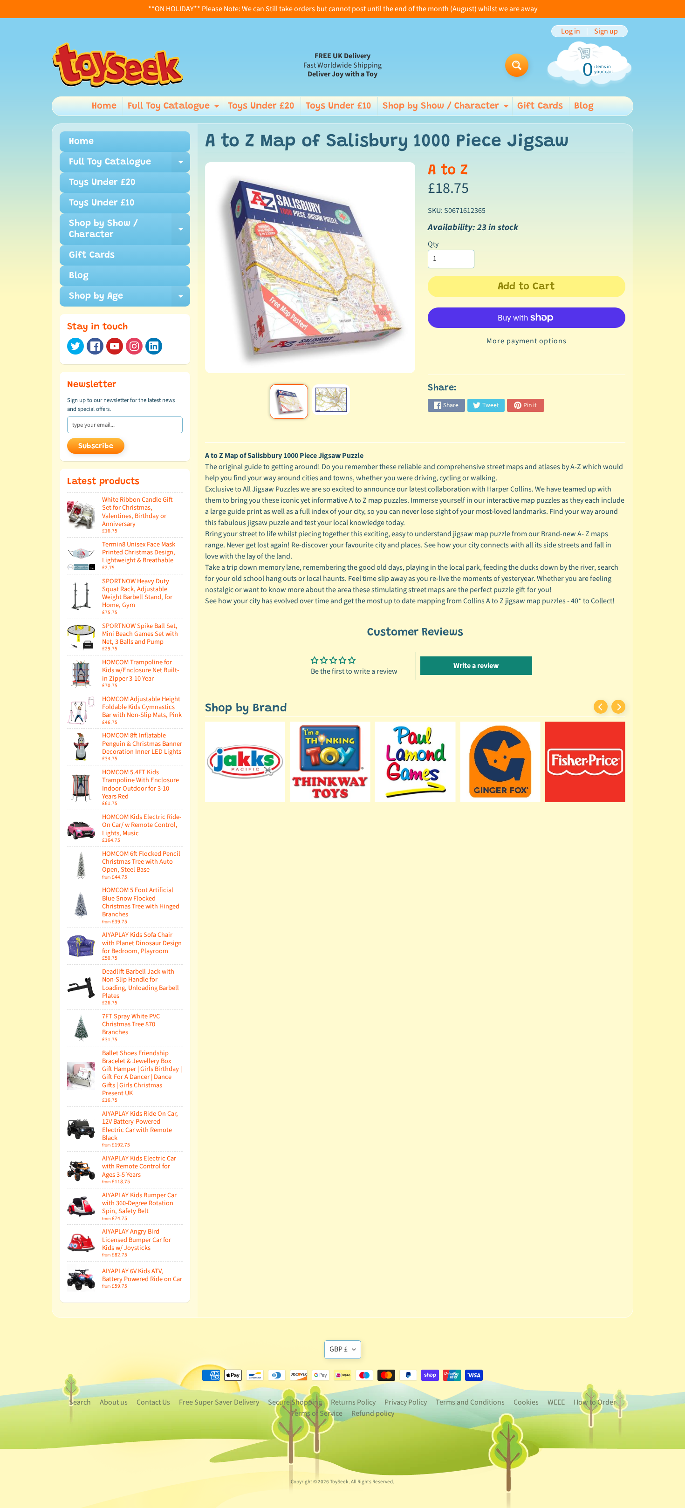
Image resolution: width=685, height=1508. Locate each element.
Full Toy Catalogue (174, 109)
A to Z (448, 171)
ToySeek (339, 1481)
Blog (584, 106)
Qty (433, 244)
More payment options (526, 341)
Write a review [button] (476, 666)
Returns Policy (353, 1402)
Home (104, 106)
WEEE (556, 1402)
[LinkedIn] (153, 346)
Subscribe (95, 446)
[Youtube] (114, 346)
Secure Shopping (295, 1402)
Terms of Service (316, 1413)
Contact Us (153, 1402)
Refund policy (372, 1413)
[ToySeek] (118, 65)
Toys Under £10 (338, 106)
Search (80, 1402)
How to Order (595, 1402)
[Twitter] (75, 346)
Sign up (606, 31)
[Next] (618, 707)
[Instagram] (134, 346)
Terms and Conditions (470, 1402)
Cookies (526, 1402)
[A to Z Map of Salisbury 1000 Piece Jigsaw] (289, 401)
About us (114, 1402)
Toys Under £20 (261, 106)
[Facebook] (95, 346)
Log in (570, 31)
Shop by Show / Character (447, 109)
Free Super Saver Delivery (219, 1402)
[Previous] (601, 707)
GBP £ (338, 1349)
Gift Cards (540, 106)
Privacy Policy (405, 1402)
